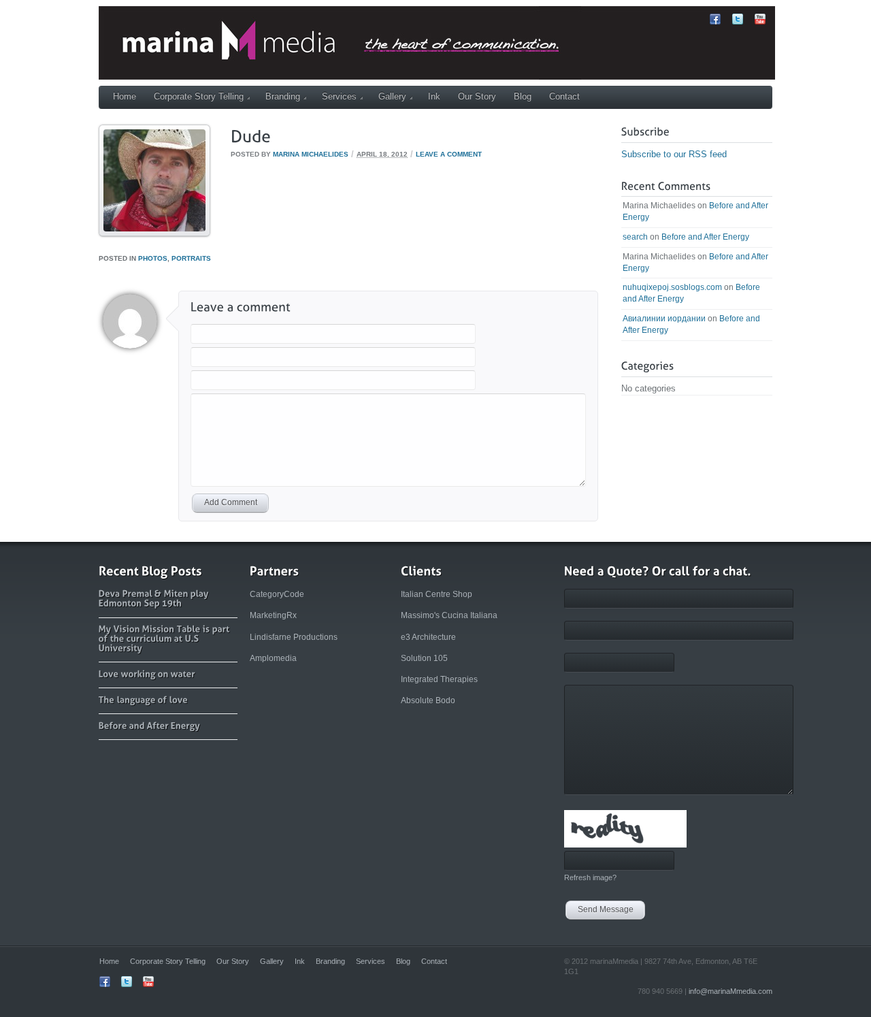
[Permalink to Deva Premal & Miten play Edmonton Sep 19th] (155, 598)
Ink (434, 96)
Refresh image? (590, 877)
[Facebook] (715, 21)
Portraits (191, 258)
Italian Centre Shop (436, 594)
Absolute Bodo (428, 700)
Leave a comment (449, 154)
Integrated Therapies (439, 679)
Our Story (477, 96)
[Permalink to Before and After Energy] (149, 725)
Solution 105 (424, 658)
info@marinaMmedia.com (730, 991)
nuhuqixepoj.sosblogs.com (672, 287)
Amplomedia (273, 658)
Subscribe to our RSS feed (674, 154)
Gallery (392, 96)
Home (124, 96)
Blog (522, 96)
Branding (282, 96)
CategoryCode (277, 594)
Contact (564, 96)
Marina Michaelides (310, 154)
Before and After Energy (705, 237)
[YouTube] (760, 21)
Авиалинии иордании (664, 318)
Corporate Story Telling (199, 96)
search (635, 237)
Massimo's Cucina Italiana (449, 615)
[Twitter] (737, 21)
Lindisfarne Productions (294, 637)
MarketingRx (273, 615)
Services (339, 96)
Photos (152, 258)
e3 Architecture (428, 637)
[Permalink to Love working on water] (147, 673)
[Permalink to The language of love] (143, 699)
